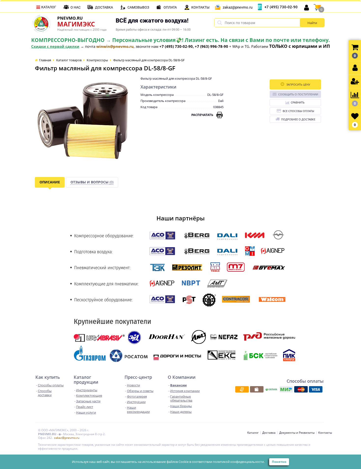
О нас (75, 7)
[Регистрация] (355, 81)
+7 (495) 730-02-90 (281, 7)
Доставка (104, 7)
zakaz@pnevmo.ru (237, 7)
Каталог (48, 7)
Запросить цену (298, 84)
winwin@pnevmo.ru (115, 46)
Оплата (170, 7)
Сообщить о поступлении (298, 94)
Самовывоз (138, 7)
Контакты (200, 7)
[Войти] (355, 68)
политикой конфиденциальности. (238, 461)
